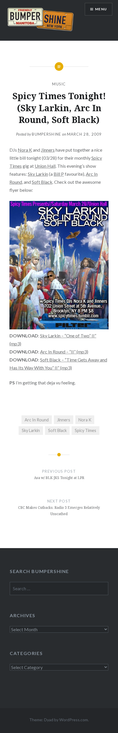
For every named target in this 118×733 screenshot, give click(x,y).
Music (59, 84)
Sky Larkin (38, 174)
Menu (101, 9)
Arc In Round (37, 419)
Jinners (48, 150)
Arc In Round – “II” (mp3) (64, 351)
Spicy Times (85, 430)
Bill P (59, 174)
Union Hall (45, 166)
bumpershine (46, 134)
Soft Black (42, 182)
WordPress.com (73, 719)
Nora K (25, 150)
